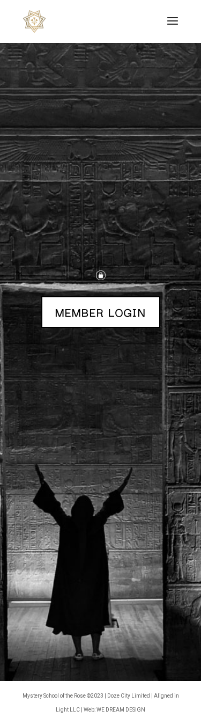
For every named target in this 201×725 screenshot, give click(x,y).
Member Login (100, 311)
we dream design (120, 710)
